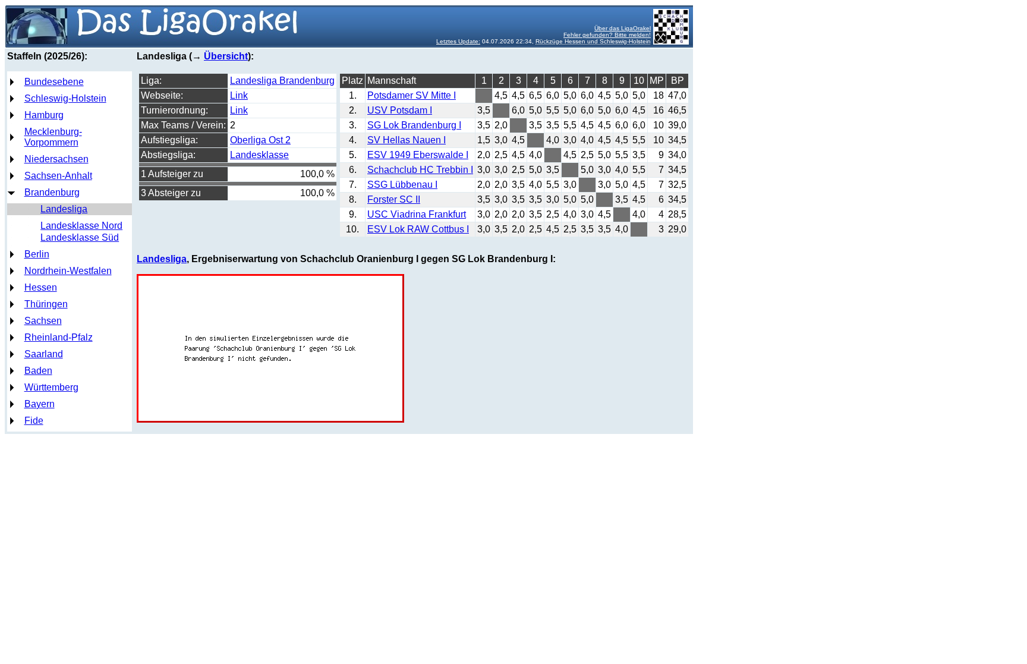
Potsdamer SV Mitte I (411, 95)
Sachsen (43, 321)
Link (239, 95)
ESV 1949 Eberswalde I (417, 155)
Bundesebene (54, 82)
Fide (33, 421)
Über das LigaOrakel (622, 28)
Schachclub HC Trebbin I (420, 170)
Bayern (39, 404)
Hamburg (44, 115)
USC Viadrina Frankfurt (416, 214)
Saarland (43, 354)
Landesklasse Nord (81, 226)
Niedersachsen (56, 159)
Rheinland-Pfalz (58, 337)
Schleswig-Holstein (65, 98)
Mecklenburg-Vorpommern (53, 137)
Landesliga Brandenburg (282, 80)
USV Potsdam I (399, 110)
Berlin (36, 254)
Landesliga (63, 209)
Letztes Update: (458, 41)
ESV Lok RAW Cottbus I (418, 229)
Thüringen (46, 304)
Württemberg (51, 387)
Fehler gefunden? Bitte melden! (607, 35)
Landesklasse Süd (79, 237)
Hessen (40, 287)
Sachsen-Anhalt (58, 176)
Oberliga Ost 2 (260, 140)
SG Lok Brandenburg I (414, 125)
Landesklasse (259, 155)
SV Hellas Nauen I (406, 140)
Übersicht (226, 56)
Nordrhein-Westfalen (68, 271)
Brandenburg (52, 192)
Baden (38, 371)
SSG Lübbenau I (402, 185)
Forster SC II (393, 199)
